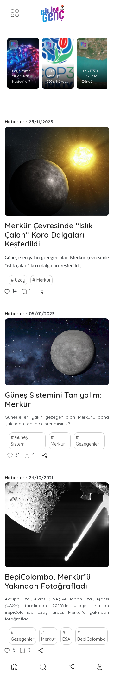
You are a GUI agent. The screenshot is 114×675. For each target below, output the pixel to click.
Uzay (20, 280)
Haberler (14, 122)
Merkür (43, 280)
